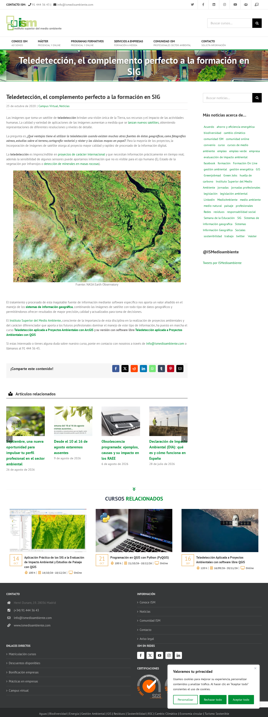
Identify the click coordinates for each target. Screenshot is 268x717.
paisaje (228, 206)
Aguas (43, 714)
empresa (254, 151)
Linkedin (209, 200)
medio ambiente (250, 200)
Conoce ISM (147, 602)
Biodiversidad (58, 714)
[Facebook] (140, 655)
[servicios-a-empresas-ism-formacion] (48, 511)
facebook (209, 163)
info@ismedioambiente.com (74, 4)
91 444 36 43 (40, 4)
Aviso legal (147, 639)
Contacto (145, 630)
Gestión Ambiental (93, 714)
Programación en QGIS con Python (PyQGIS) (139, 557)
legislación (211, 193)
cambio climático (234, 133)
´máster (252, 236)
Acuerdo (209, 127)
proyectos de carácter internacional (81, 154)
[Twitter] (150, 655)
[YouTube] (159, 655)
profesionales (244, 206)
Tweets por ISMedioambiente (222, 263)
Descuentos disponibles (24, 663)
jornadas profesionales (245, 187)
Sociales (240, 230)
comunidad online (237, 139)
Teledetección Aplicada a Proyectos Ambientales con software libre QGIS (220, 559)
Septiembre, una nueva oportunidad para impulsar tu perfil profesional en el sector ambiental (25, 421)
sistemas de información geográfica (49, 307)
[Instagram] (169, 655)
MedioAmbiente (227, 200)
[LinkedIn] (178, 655)
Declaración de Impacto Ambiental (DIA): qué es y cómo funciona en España (168, 421)
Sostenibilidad (136, 714)
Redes (207, 212)
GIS (258, 169)
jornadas (223, 187)
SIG (239, 218)
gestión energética (241, 169)
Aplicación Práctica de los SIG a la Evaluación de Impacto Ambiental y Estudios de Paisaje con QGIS (54, 562)
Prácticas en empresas (23, 681)
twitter (240, 236)
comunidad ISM (213, 139)
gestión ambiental (215, 169)
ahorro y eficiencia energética (236, 127)
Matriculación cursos (22, 654)
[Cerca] (255, 668)
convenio (209, 145)
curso (221, 145)
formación (224, 163)
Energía (74, 714)
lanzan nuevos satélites (143, 122)
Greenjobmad (212, 175)
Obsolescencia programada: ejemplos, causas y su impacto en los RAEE (121, 421)
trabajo (229, 236)
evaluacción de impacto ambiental (225, 157)
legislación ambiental (233, 193)
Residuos (119, 714)
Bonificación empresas (24, 672)
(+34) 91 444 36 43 (26, 610)
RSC (150, 714)
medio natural (213, 206)
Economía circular (191, 714)
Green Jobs (230, 175)
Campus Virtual (48, 106)
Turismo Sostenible (217, 714)
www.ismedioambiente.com (32, 625)
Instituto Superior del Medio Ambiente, (35, 320)
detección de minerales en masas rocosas (71, 164)
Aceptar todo (241, 699)
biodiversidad (212, 133)
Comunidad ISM (150, 621)
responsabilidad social (241, 212)
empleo (222, 151)
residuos (219, 212)
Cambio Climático (166, 714)
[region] (214, 687)
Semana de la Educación (219, 218)
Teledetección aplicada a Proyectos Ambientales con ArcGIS (53, 330)
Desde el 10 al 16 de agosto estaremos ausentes (73, 421)
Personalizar (185, 699)
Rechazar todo (213, 699)
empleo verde (238, 151)
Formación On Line (245, 163)
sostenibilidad (213, 236)
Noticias (64, 106)
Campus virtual (18, 690)
